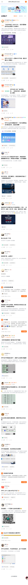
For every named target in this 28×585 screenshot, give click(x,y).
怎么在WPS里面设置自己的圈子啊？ (12, 533)
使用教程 (13, 313)
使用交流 (9, 196)
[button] (26, 2)
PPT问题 (6, 319)
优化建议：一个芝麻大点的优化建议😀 (11, 508)
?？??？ (3, 274)
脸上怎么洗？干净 (6, 238)
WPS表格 (5, 165)
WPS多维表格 (6, 313)
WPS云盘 (12, 566)
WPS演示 (5, 329)
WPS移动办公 (6, 497)
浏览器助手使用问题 (8, 473)
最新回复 (21, 16)
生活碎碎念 (12, 245)
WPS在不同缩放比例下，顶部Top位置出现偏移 (13, 358)
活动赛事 (5, 110)
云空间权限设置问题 (8, 287)
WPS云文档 (5, 566)
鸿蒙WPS (13, 497)
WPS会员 (5, 293)
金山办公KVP (13, 78)
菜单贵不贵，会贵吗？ (7, 256)
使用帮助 (12, 466)
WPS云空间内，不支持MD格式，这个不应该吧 (13, 549)
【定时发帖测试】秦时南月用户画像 (10, 340)
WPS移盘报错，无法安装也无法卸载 (11, 449)
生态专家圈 (5, 78)
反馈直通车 (5, 375)
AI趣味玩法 (11, 280)
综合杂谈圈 (5, 47)
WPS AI (4, 280)
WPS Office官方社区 (14, 1)
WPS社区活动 (12, 145)
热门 (25, 16)
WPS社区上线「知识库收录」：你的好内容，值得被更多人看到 (18, 91)
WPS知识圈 (5, 406)
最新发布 (15, 16)
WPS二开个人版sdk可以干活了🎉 (10, 490)
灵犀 (4, 196)
